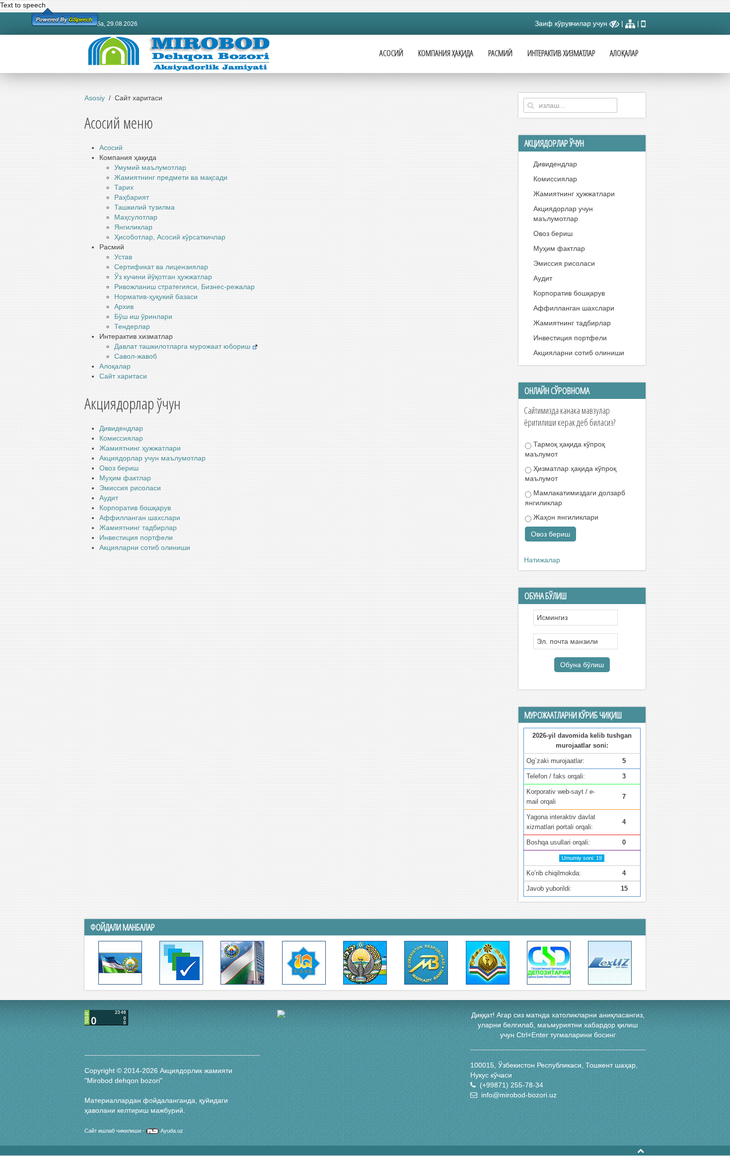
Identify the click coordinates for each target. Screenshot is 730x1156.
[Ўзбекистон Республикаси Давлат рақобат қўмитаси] (242, 962)
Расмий (500, 53)
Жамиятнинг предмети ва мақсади (170, 177)
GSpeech (80, 19)
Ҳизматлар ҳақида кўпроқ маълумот (570, 473)
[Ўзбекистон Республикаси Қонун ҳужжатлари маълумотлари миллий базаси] (610, 962)
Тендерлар (132, 326)
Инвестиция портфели (136, 537)
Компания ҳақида (445, 53)
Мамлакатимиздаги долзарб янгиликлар (575, 498)
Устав (123, 257)
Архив (124, 306)
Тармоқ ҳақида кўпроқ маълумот (565, 449)
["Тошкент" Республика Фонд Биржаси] (304, 962)
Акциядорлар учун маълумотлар (152, 458)
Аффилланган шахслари (139, 518)
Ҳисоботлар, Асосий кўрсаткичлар (169, 237)
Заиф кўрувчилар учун (572, 23)
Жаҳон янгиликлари (564, 517)
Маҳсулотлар (135, 217)
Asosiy (94, 98)
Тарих (124, 187)
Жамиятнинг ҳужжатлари (140, 448)
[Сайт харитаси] (630, 23)
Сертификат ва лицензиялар (161, 267)
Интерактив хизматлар (561, 53)
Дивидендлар (121, 428)
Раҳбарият (131, 197)
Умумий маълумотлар (150, 167)
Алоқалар (624, 53)
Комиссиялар (121, 438)
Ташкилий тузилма (144, 207)
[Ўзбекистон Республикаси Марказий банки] (426, 962)
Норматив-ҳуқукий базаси (156, 297)
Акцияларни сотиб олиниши (144, 547)
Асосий (391, 53)
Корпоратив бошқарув (135, 508)
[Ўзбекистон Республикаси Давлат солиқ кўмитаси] (488, 962)
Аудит (108, 498)
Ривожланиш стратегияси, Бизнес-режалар (184, 287)
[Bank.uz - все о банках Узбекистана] (364, 1014)
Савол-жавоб (135, 356)
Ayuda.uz (171, 1131)
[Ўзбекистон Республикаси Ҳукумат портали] (120, 962)
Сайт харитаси (123, 376)
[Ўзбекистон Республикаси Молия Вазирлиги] (365, 962)
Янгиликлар (133, 227)
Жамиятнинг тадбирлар (138, 528)
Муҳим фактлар (125, 478)
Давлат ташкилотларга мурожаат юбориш (183, 346)
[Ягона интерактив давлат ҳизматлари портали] (181, 962)
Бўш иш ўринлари (143, 316)
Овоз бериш (119, 468)
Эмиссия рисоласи (130, 488)
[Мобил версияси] (643, 23)
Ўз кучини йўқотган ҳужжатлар (163, 277)
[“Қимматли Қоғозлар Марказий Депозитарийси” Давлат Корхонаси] (549, 962)
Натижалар (542, 560)
